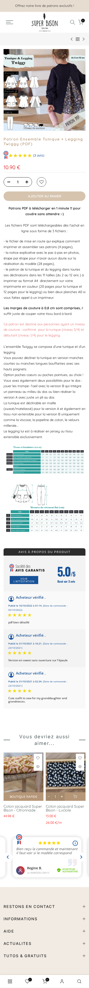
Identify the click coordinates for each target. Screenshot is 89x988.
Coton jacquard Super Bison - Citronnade (23, 808)
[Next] (79, 90)
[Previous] (9, 90)
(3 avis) (38, 155)
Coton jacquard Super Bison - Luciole (65, 808)
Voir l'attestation (24, 580)
